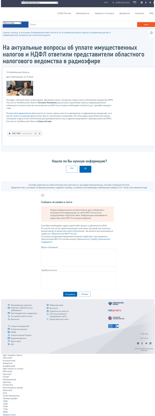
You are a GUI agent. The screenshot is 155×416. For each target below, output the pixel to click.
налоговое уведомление (19, 113)
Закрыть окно (9, 414)
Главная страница (10, 32)
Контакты (139, 13)
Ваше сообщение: (49, 247)
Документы (124, 13)
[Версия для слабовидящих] (106, 2)
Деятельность (82, 13)
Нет (72, 168)
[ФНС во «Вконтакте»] (141, 2)
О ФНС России (64, 13)
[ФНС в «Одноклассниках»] (146, 2)
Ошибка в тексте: (49, 270)
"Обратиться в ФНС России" (64, 233)
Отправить (70, 294)
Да (85, 168)
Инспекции (25, 32)
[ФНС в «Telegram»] (150, 2)
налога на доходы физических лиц (29, 116)
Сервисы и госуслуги (104, 13)
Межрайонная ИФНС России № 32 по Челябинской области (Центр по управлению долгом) (71, 32)
